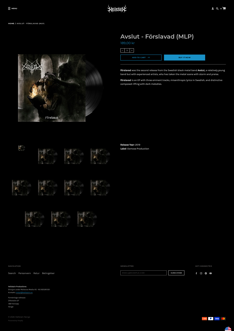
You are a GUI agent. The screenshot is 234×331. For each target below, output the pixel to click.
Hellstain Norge (22, 317)
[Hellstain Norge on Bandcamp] (206, 273)
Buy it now (185, 57)
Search (12, 273)
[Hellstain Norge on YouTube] (210, 273)
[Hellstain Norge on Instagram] (201, 273)
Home (11, 23)
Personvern (24, 273)
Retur (36, 273)
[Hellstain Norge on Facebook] (196, 273)
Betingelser (48, 273)
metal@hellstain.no (24, 292)
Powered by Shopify (15, 321)
